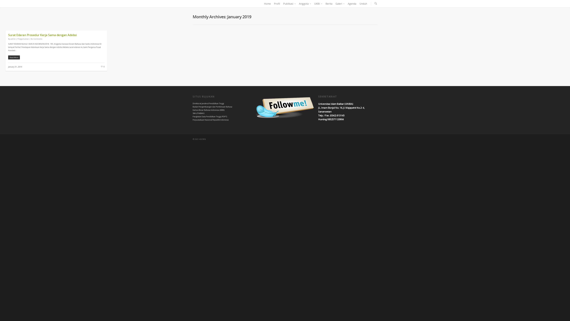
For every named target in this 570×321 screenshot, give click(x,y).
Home (267, 3)
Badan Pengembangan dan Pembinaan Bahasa (212, 107)
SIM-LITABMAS (198, 113)
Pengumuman (23, 39)
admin (13, 39)
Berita (329, 3)
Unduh (363, 3)
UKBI (317, 3)
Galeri (339, 3)
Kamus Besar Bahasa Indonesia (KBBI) (208, 110)
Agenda (352, 3)
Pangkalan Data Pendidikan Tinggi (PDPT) (210, 116)
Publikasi (288, 3)
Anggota (304, 3)
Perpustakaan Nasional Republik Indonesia (211, 120)
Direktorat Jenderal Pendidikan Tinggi (208, 103)
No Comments (36, 39)
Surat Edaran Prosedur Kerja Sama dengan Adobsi (42, 35)
